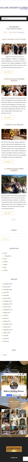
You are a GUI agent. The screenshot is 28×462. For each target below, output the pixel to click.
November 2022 (7, 289)
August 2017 (6, 312)
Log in (5, 355)
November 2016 (7, 324)
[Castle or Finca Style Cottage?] (14, 49)
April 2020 (6, 295)
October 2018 (7, 307)
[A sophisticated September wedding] (14, 90)
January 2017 (6, 321)
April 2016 (6, 341)
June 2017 (6, 318)
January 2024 (6, 287)
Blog (4, 267)
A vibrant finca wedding (14, 125)
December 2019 (7, 301)
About (5, 259)
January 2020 (6, 298)
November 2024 (7, 284)
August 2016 (6, 332)
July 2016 (5, 335)
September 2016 (7, 330)
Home (5, 32)
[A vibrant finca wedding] (14, 134)
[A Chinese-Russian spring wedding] (14, 184)
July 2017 (5, 315)
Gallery (5, 264)
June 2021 (6, 292)
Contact (5, 270)
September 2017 (7, 310)
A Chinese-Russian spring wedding (14, 169)
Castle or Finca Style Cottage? (14, 39)
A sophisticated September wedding (14, 80)
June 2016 (6, 338)
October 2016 (7, 327)
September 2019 (7, 304)
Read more (7, 72)
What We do (8, 256)
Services (5, 262)
